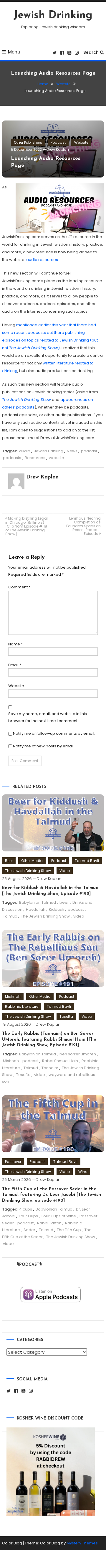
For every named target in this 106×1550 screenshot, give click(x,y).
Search (91, 52)
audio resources (42, 259)
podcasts (12, 458)
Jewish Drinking (53, 15)
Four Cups (28, 1216)
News (72, 451)
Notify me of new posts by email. (43, 746)
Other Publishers (28, 142)
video (78, 916)
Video (64, 870)
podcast (89, 451)
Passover (13, 1161)
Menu (14, 52)
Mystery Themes (82, 1543)
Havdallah (35, 909)
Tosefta (66, 1016)
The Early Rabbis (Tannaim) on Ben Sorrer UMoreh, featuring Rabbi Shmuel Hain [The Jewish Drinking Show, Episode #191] (49, 1039)
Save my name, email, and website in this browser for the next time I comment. (47, 717)
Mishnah (13, 996)
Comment (19, 587)
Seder (29, 1230)
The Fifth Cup (69, 1230)
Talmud (10, 916)
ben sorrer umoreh (77, 1054)
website (56, 458)
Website (81, 142)
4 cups (25, 1209)
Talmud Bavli (87, 860)
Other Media (32, 860)
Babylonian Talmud (37, 902)
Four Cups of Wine (59, 1216)
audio (24, 451)
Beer (9, 860)
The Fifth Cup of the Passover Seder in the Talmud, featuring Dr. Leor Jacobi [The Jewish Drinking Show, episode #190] (51, 1195)
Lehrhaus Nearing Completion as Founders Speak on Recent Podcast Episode (83, 526)
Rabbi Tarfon (49, 1223)
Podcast (58, 142)
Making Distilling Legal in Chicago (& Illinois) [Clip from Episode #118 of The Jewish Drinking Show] (26, 526)
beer (64, 902)
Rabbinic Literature (21, 1006)
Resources (35, 458)
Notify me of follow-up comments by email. (54, 733)
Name (15, 644)
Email (14, 665)
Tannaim (50, 1068)
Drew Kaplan (58, 149)
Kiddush (56, 909)
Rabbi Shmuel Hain (60, 1061)
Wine (82, 1171)
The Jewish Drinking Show (28, 870)
